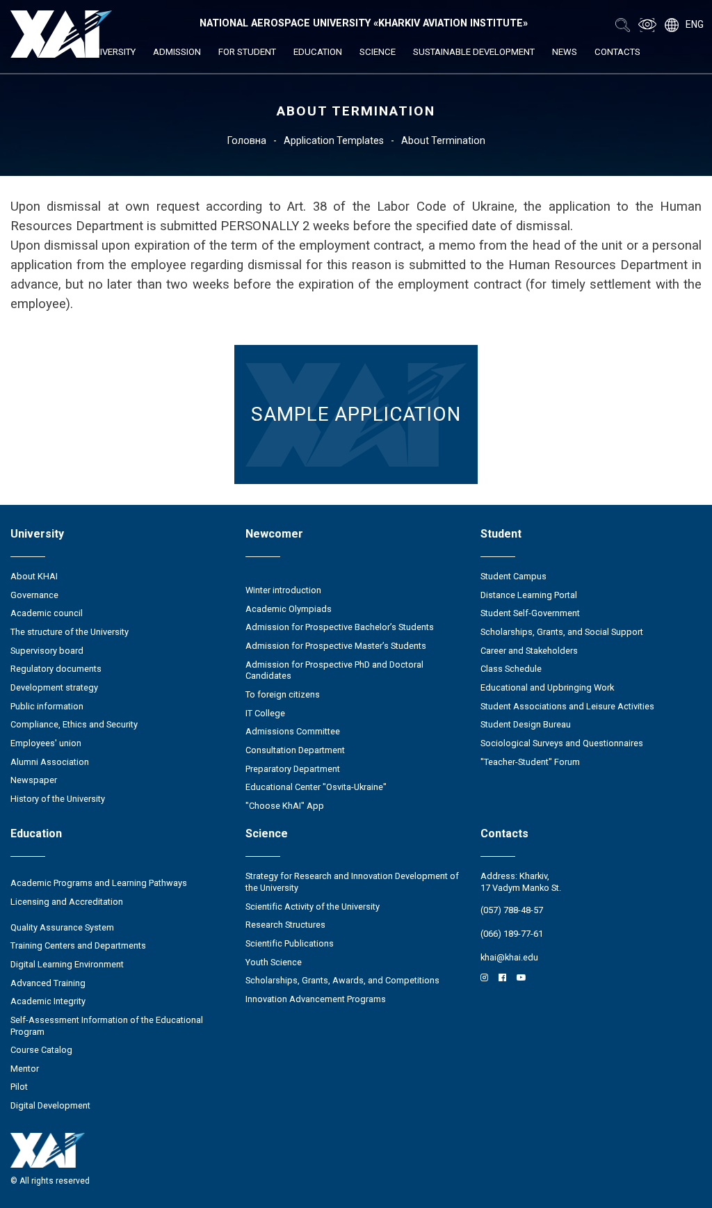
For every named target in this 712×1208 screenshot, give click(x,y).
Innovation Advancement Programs (315, 999)
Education (317, 52)
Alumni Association (49, 762)
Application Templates (334, 140)
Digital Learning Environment (67, 964)
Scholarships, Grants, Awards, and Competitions (342, 980)
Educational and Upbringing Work (547, 687)
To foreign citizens (282, 694)
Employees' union (45, 743)
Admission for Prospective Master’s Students (335, 646)
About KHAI (34, 576)
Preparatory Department (292, 769)
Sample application (356, 414)
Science (377, 52)
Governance (34, 595)
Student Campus (513, 576)
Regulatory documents (56, 668)
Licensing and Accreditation (66, 901)
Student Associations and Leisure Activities (567, 706)
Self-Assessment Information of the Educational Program (106, 1026)
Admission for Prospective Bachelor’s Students (339, 627)
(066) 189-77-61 (511, 933)
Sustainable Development (474, 52)
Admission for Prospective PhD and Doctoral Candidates (334, 670)
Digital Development (50, 1105)
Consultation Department (295, 750)
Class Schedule (511, 668)
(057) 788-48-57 (511, 910)
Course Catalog (41, 1050)
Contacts (617, 52)
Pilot (19, 1086)
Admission (177, 52)
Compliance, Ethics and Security (74, 724)
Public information (46, 706)
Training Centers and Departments (78, 945)
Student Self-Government (530, 613)
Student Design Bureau (525, 724)
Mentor (24, 1068)
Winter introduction (283, 590)
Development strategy (54, 687)
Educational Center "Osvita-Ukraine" (316, 787)
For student (247, 52)
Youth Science (273, 962)
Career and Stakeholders (529, 650)
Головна (246, 140)
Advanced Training (48, 983)
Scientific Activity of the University (312, 906)
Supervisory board (46, 650)
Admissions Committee (292, 731)
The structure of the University (69, 632)
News (564, 52)
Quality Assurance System (62, 927)
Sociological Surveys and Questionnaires (561, 743)
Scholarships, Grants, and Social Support (561, 632)
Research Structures (285, 924)
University (112, 52)
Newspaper (33, 780)
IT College (265, 713)
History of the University (57, 799)
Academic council (46, 613)
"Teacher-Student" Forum (530, 762)
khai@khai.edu (509, 957)
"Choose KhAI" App (284, 805)
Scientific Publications (289, 943)
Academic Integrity (48, 1001)
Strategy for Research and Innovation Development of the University (352, 882)
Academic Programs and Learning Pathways (98, 883)
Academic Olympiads (288, 609)
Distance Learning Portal (528, 595)
